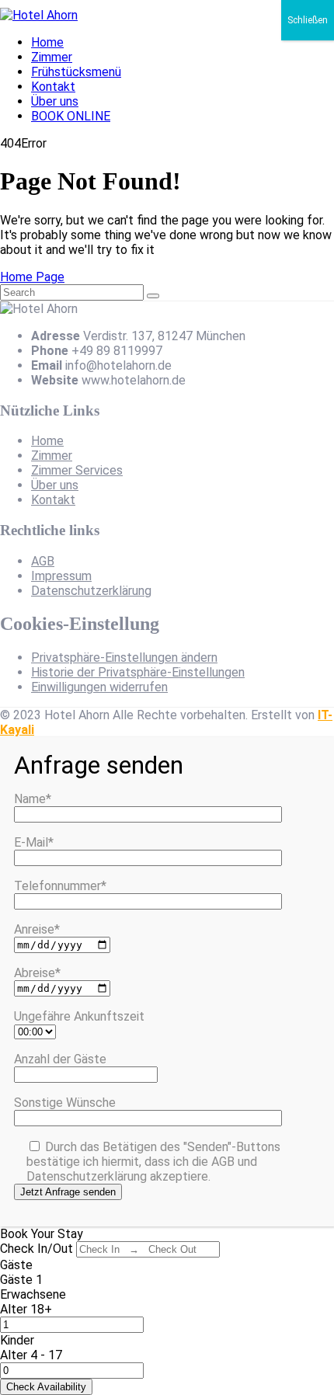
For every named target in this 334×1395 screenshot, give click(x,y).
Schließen (307, 20)
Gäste (16, 1265)
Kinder (17, 1340)
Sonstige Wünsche (65, 1102)
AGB (42, 561)
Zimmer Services (77, 470)
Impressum (61, 576)
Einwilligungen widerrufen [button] (99, 687)
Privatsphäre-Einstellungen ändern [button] (124, 657)
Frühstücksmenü (76, 71)
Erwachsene (33, 1294)
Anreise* (37, 929)
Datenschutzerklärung (91, 590)
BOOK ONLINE (70, 116)
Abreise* (37, 972)
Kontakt (53, 86)
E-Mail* (34, 842)
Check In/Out (36, 1248)
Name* (32, 798)
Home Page (32, 277)
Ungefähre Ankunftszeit (79, 1016)
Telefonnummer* (60, 885)
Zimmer (51, 57)
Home (47, 42)
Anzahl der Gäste (60, 1059)
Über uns (54, 101)
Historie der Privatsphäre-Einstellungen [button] (138, 672)
